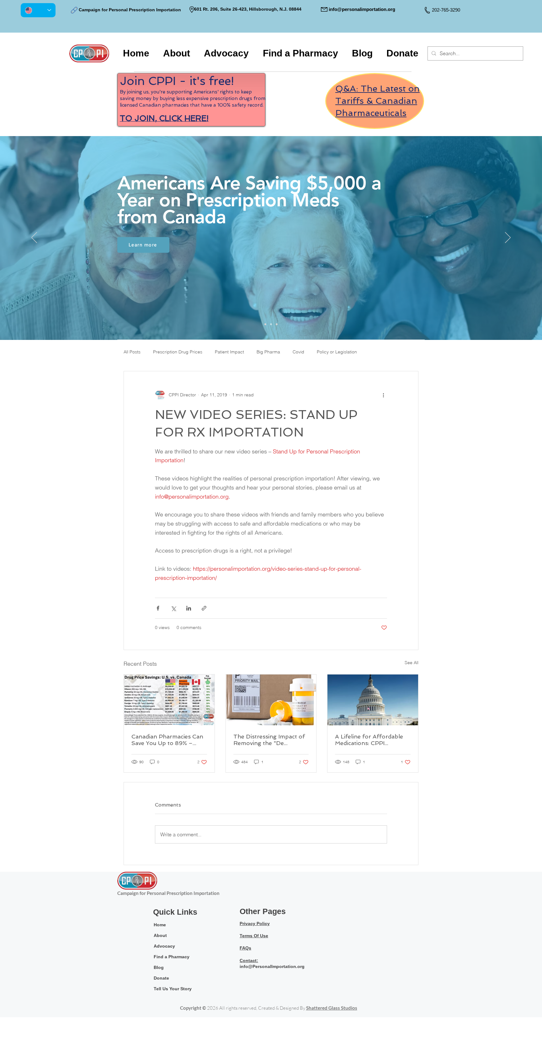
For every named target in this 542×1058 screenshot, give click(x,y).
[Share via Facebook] (158, 608)
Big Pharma (268, 352)
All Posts (132, 352)
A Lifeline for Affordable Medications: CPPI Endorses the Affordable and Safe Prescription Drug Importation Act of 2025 (369, 739)
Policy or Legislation (337, 352)
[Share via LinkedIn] (189, 608)
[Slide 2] (271, 324)
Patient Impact (229, 352)
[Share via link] (204, 608)
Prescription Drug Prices (177, 352)
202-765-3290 (446, 10)
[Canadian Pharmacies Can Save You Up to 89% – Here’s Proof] (169, 699)
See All (411, 662)
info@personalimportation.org (362, 9)
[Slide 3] (277, 324)
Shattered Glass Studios (331, 1008)
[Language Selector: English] (38, 10)
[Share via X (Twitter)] (173, 608)
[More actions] (383, 395)
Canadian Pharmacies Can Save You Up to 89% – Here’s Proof (167, 739)
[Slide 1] (265, 324)
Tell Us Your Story (173, 988)
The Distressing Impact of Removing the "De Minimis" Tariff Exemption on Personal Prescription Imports (269, 739)
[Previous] (34, 238)
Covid (298, 352)
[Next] (508, 238)
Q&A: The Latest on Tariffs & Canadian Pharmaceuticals (377, 100)
